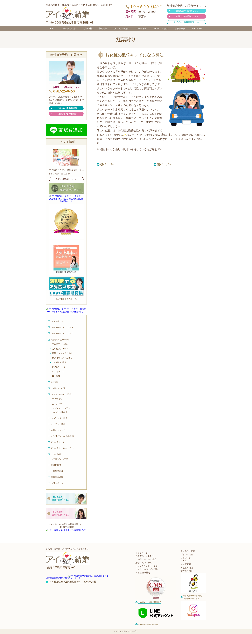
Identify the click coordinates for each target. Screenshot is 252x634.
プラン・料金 (187, 554)
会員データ (186, 558)
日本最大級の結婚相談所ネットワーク (63, 578)
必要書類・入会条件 (144, 556)
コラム (184, 561)
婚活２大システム (143, 562)
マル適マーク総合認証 (145, 559)
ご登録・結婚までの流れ (146, 569)
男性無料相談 (187, 568)
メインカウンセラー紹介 (146, 566)
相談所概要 (186, 564)
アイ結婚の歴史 (142, 572)
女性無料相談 (187, 571)
